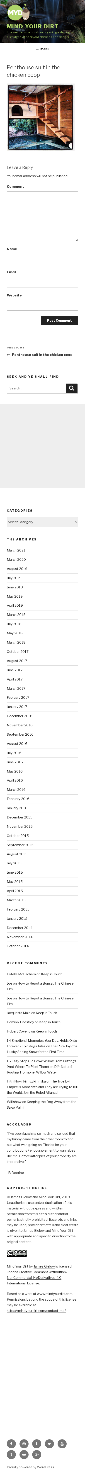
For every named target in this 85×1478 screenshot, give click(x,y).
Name (12, 249)
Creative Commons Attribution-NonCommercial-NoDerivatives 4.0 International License (37, 1277)
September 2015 (20, 845)
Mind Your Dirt (33, 26)
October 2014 (18, 946)
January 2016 (17, 808)
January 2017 (17, 707)
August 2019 (17, 569)
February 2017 (18, 698)
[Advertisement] (42, 446)
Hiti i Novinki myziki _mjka (26, 1081)
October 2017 (18, 652)
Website (14, 295)
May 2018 (15, 633)
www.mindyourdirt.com (55, 1294)
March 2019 (16, 615)
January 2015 (17, 919)
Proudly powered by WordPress (30, 1467)
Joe (9, 983)
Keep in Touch (51, 974)
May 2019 (15, 596)
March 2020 (16, 560)
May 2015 (15, 882)
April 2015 (15, 891)
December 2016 (19, 716)
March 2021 (16, 550)
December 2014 (19, 928)
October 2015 (18, 836)
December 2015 (19, 817)
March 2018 (16, 642)
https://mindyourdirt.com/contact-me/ (36, 1311)
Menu (44, 49)
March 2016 (16, 790)
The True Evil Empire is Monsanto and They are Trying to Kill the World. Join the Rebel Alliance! (42, 1087)
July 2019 (14, 578)
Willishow (14, 1102)
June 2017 (15, 670)
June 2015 (15, 872)
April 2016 (15, 780)
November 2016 (20, 725)
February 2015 (18, 909)
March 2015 (16, 900)
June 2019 (15, 587)
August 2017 (17, 661)
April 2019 (15, 605)
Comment (15, 187)
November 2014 (20, 937)
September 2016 (20, 734)
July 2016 (14, 753)
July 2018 (14, 624)
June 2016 (15, 762)
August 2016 (17, 744)
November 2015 (20, 827)
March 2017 (16, 689)
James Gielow (44, 1266)
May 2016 (15, 771)
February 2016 (18, 799)
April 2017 (15, 679)
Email (11, 272)
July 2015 (14, 863)
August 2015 (17, 854)
